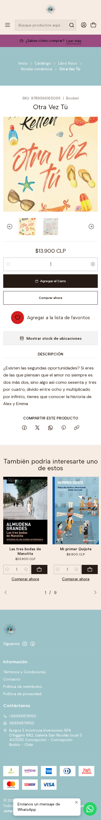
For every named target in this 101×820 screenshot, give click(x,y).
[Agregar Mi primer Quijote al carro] (90, 569)
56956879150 (21, 723)
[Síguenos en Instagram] (24, 643)
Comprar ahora (25, 578)
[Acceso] (83, 25)
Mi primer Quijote (76, 549)
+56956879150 (22, 716)
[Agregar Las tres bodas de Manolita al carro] (39, 569)
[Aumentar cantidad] (92, 264)
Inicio (23, 63)
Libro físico (67, 63)
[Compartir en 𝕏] (37, 428)
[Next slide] (94, 226)
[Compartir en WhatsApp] (50, 428)
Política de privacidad (22, 693)
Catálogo (43, 63)
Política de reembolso (22, 686)
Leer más (73, 41)
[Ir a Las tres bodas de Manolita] (25, 510)
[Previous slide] (7, 226)
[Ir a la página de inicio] (50, 9)
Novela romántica (36, 69)
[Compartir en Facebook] (24, 428)
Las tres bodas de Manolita (25, 551)
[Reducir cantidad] (8, 264)
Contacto (11, 679)
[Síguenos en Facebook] (32, 643)
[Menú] (7, 25)
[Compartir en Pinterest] (63, 428)
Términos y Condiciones (24, 671)
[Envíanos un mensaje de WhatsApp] (90, 809)
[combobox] (45, 25)
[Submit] (71, 25)
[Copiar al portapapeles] (76, 428)
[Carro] (93, 25)
